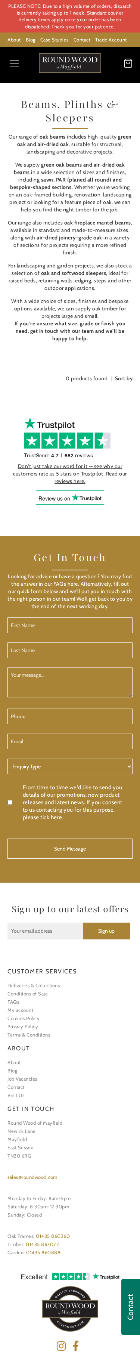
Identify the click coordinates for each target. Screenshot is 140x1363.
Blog (30, 40)
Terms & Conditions (28, 1035)
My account (20, 1010)
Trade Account (111, 40)
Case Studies (54, 40)
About (14, 40)
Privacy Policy (22, 1026)
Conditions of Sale (27, 994)
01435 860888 (43, 1252)
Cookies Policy (23, 1018)
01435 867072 (42, 1244)
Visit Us (15, 1095)
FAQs (13, 1002)
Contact (82, 40)
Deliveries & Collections (33, 985)
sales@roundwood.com (32, 1177)
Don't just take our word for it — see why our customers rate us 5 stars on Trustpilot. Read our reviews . (70, 473)
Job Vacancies (22, 1079)
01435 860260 (53, 1236)
